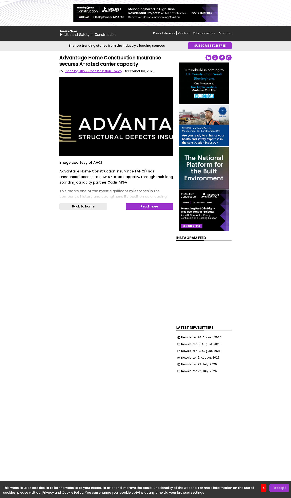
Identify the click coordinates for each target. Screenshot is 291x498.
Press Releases (164, 33)
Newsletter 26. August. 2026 (201, 337)
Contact (184, 33)
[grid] (204, 353)
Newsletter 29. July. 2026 (199, 364)
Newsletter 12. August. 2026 (201, 351)
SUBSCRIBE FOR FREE (210, 45)
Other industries (204, 33)
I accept (279, 488)
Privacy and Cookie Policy (62, 492)
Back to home (83, 206)
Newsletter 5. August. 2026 (200, 358)
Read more (149, 206)
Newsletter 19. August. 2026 (201, 344)
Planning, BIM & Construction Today (93, 71)
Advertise (225, 33)
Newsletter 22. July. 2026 (199, 371)
